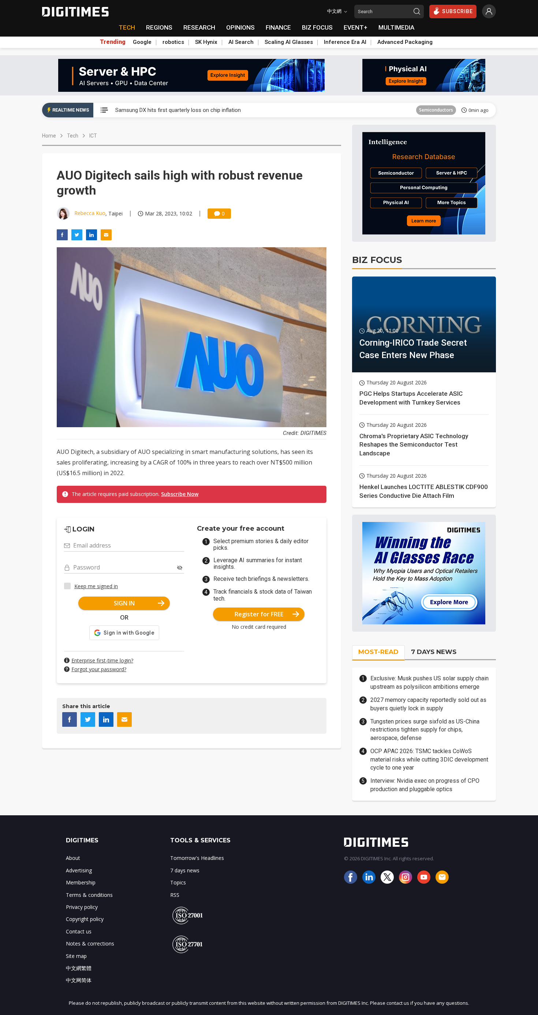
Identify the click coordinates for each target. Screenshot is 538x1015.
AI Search (241, 42)
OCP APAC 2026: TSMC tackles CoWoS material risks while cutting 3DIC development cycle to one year (429, 759)
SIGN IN (124, 603)
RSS (174, 894)
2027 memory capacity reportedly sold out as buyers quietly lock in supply (428, 703)
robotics (173, 42)
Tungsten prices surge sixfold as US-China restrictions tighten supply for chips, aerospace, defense (424, 729)
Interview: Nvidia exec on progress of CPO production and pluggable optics (424, 784)
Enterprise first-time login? (102, 660)
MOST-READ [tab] (378, 651)
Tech (72, 136)
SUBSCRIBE (457, 11)
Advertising (79, 870)
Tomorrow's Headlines (197, 857)
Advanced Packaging (405, 42)
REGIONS (159, 27)
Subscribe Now (179, 493)
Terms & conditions (89, 894)
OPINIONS (240, 27)
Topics (178, 882)
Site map (76, 955)
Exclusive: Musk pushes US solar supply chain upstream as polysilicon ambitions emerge (429, 682)
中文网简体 (78, 980)
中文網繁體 (78, 968)
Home (49, 136)
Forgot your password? (98, 669)
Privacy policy (82, 906)
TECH (127, 27)
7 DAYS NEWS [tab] (433, 651)
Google (142, 42)
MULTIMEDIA (396, 27)
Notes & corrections (90, 943)
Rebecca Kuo (89, 213)
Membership (81, 882)
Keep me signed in (96, 586)
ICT (450, 110)
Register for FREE (259, 614)
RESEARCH (199, 27)
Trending (113, 42)
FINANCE (278, 27)
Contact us (78, 931)
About (73, 857)
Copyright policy (85, 919)
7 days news (184, 870)
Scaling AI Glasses (289, 42)
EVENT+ (355, 27)
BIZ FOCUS (317, 27)
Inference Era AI (345, 42)
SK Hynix (206, 42)
